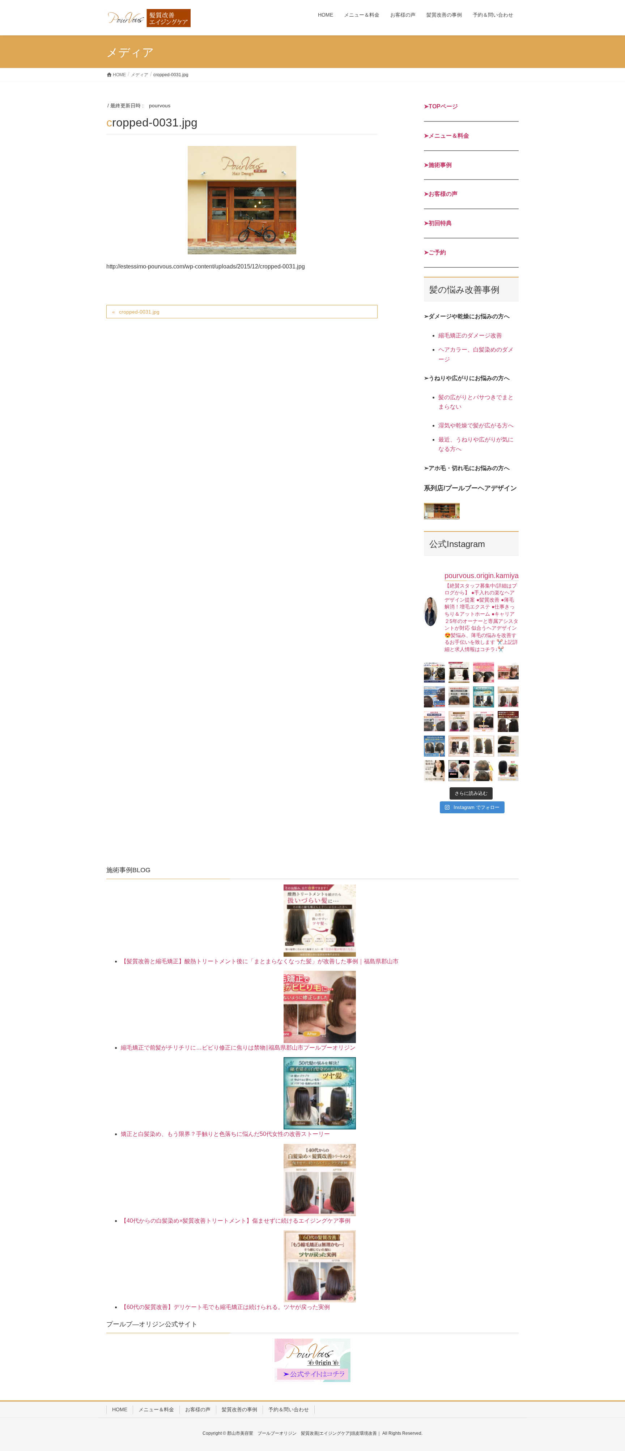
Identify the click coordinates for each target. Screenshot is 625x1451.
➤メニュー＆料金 (446, 136)
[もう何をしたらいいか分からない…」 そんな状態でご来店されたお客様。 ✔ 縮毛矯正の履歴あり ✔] (508, 721)
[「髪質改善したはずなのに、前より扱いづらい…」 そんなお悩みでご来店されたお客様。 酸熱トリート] (458, 672)
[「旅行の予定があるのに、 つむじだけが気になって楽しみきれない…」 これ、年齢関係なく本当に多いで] (483, 721)
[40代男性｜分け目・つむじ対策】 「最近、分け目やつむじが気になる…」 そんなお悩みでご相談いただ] (434, 721)
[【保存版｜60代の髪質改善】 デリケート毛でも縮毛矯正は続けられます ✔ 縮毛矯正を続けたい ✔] (458, 721)
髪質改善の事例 (239, 1409)
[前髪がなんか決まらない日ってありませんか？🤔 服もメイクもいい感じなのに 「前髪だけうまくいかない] (483, 672)
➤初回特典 (438, 223)
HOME (119, 1409)
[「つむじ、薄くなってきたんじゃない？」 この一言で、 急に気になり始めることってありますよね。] (434, 696)
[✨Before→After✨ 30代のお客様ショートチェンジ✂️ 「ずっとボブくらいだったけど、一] (458, 770)
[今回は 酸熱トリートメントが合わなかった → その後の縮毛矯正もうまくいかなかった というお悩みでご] (483, 746)
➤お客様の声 (441, 194)
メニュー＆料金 (156, 1409)
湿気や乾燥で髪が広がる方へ (476, 425)
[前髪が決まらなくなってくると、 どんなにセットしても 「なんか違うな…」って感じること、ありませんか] (458, 696)
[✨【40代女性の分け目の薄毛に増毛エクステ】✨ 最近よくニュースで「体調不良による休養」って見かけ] (508, 746)
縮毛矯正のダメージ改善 (470, 335)
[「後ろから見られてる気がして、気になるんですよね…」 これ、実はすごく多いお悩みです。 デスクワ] (434, 746)
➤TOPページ (441, 106)
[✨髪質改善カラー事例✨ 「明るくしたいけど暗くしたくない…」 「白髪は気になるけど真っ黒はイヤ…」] (508, 770)
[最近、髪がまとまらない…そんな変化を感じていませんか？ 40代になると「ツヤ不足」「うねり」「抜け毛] (434, 770)
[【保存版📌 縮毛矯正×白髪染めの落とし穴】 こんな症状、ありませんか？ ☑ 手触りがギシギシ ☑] (458, 746)
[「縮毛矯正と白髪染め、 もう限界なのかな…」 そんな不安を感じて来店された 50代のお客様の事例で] (483, 696)
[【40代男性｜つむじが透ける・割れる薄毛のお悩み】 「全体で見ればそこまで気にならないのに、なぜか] (434, 672)
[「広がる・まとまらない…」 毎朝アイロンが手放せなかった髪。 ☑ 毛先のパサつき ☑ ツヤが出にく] (508, 696)
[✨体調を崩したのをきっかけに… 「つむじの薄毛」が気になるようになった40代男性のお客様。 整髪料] (483, 770)
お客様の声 (198, 1409)
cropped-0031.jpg (139, 312)
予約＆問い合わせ (288, 1409)
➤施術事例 (438, 165)
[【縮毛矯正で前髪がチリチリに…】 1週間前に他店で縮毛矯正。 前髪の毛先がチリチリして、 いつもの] (508, 672)
